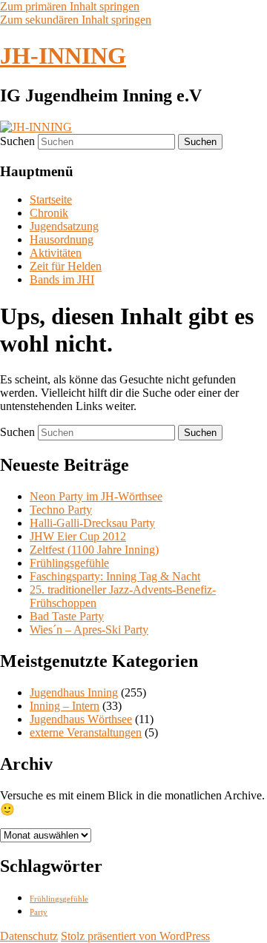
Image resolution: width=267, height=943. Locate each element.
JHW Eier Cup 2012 (78, 536)
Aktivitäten (56, 252)
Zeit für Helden (66, 266)
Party (38, 912)
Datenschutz (29, 936)
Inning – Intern (64, 705)
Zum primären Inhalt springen (69, 6)
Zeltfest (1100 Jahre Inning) (94, 549)
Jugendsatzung (64, 226)
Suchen (17, 141)
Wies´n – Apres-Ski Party (89, 629)
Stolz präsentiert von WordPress (135, 936)
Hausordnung (61, 239)
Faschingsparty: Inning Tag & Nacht (115, 576)
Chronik (49, 213)
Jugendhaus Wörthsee (81, 719)
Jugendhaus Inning (74, 692)
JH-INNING (63, 55)
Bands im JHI (62, 279)
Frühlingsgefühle (69, 563)
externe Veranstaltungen (86, 732)
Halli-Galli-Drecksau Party (92, 523)
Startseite (51, 199)
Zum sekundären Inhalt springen (75, 19)
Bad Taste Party (67, 616)
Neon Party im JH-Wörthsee (96, 496)
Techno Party (61, 509)
